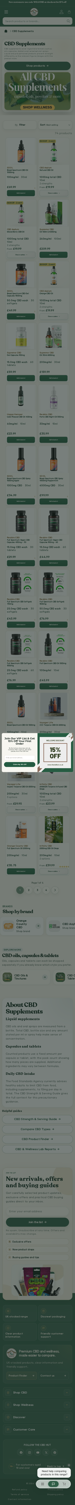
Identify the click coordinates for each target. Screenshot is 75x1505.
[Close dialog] (70, 735)
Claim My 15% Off (19, 764)
